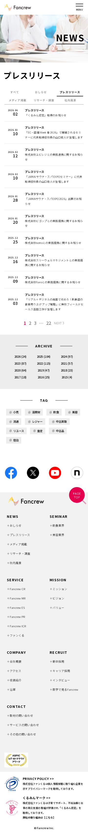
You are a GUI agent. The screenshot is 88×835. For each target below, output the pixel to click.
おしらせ (41, 92)
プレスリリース (70, 92)
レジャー (37, 421)
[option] (44, 38)
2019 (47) (44, 370)
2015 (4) (67, 377)
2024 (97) (67, 356)
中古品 (60, 431)
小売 (16, 412)
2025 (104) (44, 356)
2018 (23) (67, 370)
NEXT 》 (60, 323)
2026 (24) (20, 356)
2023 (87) (20, 363)
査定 (40, 431)
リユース (18, 431)
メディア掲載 (17, 100)
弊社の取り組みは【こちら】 (39, 817)
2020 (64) (20, 370)
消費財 (36, 412)
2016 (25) (44, 377)
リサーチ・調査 (44, 100)
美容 (75, 412)
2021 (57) (67, 363)
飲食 (56, 412)
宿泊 (16, 440)
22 (48, 323)
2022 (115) (44, 363)
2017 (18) (20, 377)
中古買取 (61, 421)
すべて (14, 92)
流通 (16, 421)
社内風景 (70, 100)
